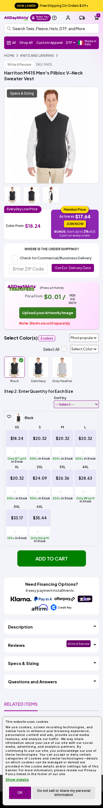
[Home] (16, 18)
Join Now (74, 224)
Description (20, 626)
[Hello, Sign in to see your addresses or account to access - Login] (68, 18)
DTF (69, 43)
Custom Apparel (49, 43)
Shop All (26, 43)
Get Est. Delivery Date (73, 268)
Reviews (16, 645)
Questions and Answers (32, 681)
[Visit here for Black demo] (51, 135)
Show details (17, 780)
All (14, 43)
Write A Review (19, 64)
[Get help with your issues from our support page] (54, 18)
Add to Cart (51, 558)
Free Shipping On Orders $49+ (52, 6)
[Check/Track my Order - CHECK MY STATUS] (82, 18)
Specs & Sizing (22, 93)
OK (20, 792)
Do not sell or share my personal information (63, 792)
